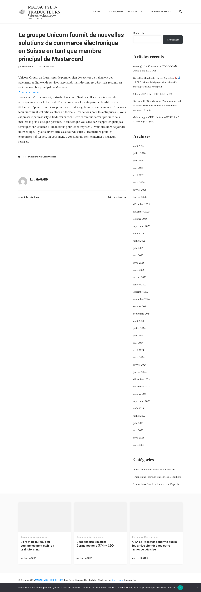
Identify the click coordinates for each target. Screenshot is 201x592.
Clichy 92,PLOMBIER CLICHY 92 (152, 94)
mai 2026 (138, 167)
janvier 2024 (140, 372)
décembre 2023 (141, 379)
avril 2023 (138, 437)
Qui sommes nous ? (160, 11)
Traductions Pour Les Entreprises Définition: (157, 476)
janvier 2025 (140, 284)
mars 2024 (138, 357)
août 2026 (138, 146)
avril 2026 (138, 175)
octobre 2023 (140, 393)
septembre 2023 (141, 401)
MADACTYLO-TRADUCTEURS (44, 9)
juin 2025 (138, 248)
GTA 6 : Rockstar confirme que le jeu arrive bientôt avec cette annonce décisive (154, 545)
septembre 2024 (141, 313)
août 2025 (138, 233)
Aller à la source (28, 92)
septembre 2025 (141, 226)
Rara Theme (117, 580)
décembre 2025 (141, 204)
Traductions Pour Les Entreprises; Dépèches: (157, 484)
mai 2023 (138, 430)
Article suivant (115, 197)
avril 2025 (138, 262)
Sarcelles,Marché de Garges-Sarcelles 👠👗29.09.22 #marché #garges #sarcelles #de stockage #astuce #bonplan (157, 82)
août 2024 (138, 321)
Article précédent (30, 197)
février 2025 (139, 277)
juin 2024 (138, 335)
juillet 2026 (139, 153)
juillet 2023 (139, 415)
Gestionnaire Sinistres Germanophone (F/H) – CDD (95, 543)
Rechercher (139, 33)
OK (180, 587)
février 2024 (139, 364)
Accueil (96, 11)
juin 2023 (138, 423)
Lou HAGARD (28, 66)
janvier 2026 (140, 197)
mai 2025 (138, 255)
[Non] (197, 587)
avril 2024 (138, 350)
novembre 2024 (141, 299)
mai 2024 (138, 342)
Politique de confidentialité (125, 11)
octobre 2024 (140, 306)
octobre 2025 (140, 218)
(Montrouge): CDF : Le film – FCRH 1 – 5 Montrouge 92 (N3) (156, 119)
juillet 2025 (139, 240)
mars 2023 (138, 445)
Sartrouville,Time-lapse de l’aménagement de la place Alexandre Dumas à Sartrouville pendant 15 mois (157, 105)
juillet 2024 (139, 328)
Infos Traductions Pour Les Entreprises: (39, 157)
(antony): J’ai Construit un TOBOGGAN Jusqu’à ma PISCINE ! (155, 68)
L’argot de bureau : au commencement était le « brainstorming (37, 545)
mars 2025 (138, 269)
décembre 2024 (141, 291)
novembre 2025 (141, 211)
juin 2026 (138, 160)
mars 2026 (138, 182)
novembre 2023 (141, 386)
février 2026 (139, 189)
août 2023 (138, 408)
